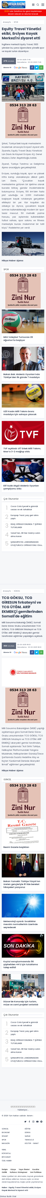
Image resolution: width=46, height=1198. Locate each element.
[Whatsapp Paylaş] (41, 67)
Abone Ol (7, 67)
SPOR (16, 22)
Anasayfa (7, 22)
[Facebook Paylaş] (32, 67)
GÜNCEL (17, 591)
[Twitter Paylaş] (36, 67)
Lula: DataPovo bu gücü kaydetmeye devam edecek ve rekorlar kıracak (23, 12)
